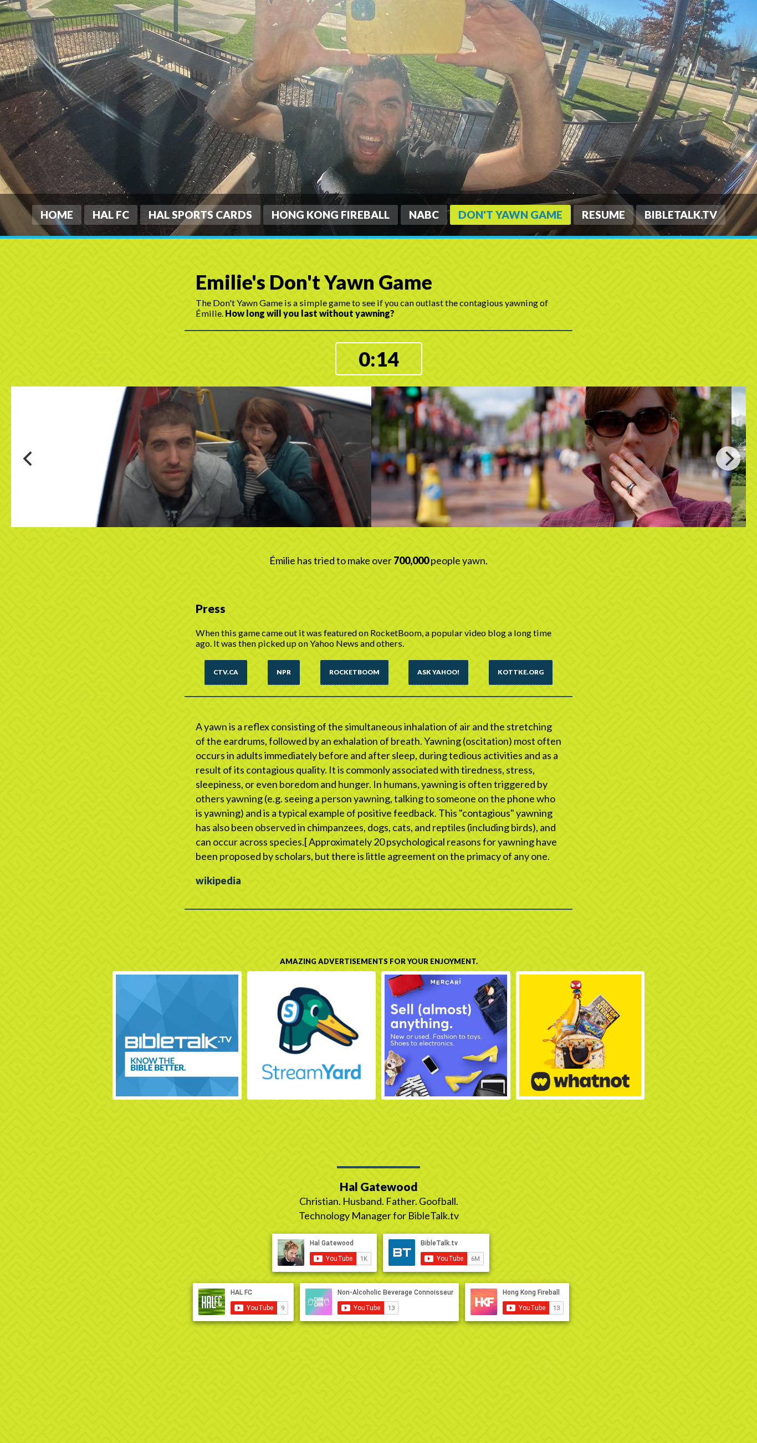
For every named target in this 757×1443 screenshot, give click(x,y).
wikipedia (218, 880)
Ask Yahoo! (438, 672)
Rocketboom (354, 672)
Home (56, 214)
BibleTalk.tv (681, 214)
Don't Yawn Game (510, 214)
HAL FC (111, 214)
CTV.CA (225, 672)
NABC (424, 214)
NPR (284, 672)
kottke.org (521, 672)
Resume (603, 214)
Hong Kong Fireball (331, 214)
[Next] (728, 458)
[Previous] (29, 458)
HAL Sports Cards (200, 214)
